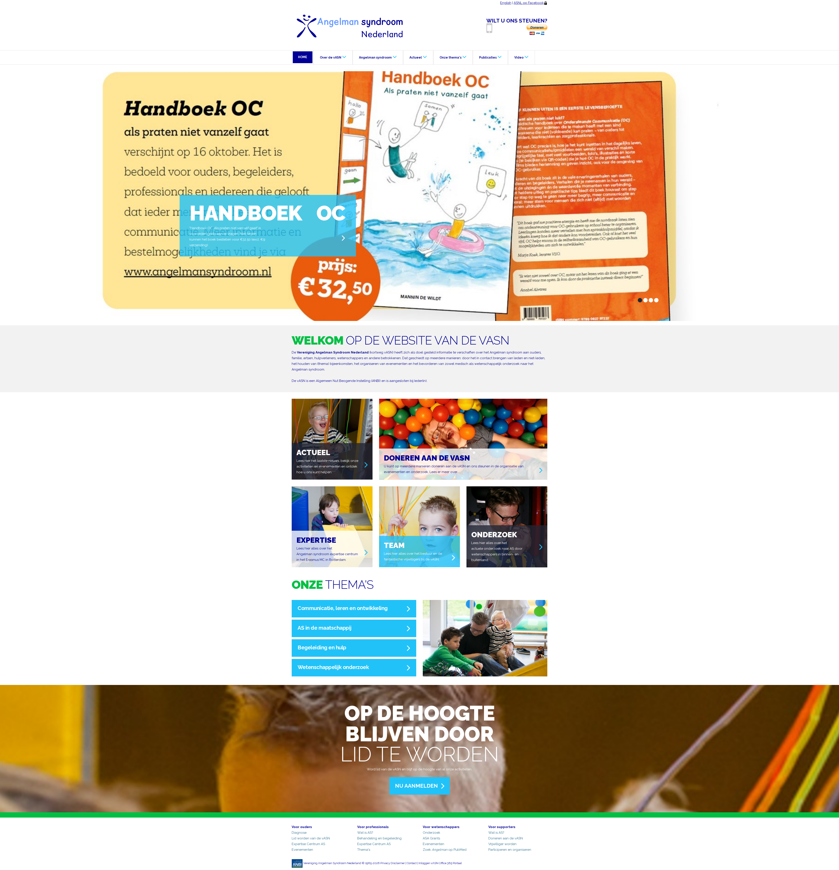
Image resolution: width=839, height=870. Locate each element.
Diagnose (299, 833)
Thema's (363, 850)
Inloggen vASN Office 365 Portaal (440, 863)
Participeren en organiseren (509, 850)
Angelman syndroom (375, 57)
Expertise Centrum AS (308, 844)
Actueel (415, 57)
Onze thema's (450, 57)
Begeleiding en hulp (322, 647)
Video (519, 57)
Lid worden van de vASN (311, 838)
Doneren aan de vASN (505, 838)
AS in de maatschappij (325, 628)
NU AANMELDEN (416, 786)
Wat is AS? (365, 833)
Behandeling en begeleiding (379, 838)
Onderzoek (431, 833)
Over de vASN (330, 57)
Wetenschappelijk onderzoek (333, 667)
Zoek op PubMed (444, 850)
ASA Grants (431, 838)
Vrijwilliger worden (502, 844)
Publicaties (488, 57)
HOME (302, 57)
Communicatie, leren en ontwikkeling (343, 608)
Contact (412, 863)
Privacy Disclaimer (392, 863)
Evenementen (302, 850)
